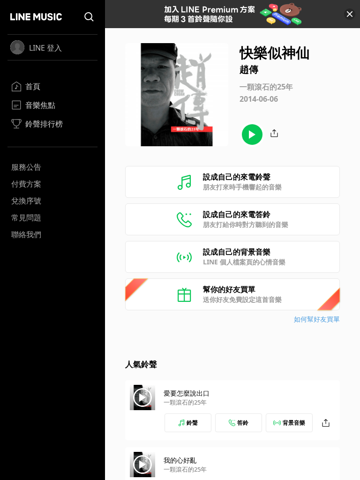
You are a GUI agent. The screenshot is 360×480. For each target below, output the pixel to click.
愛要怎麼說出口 (187, 393)
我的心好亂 (180, 460)
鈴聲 (192, 423)
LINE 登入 (45, 48)
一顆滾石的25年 (185, 402)
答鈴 (242, 423)
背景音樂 (294, 423)
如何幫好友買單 (317, 319)
